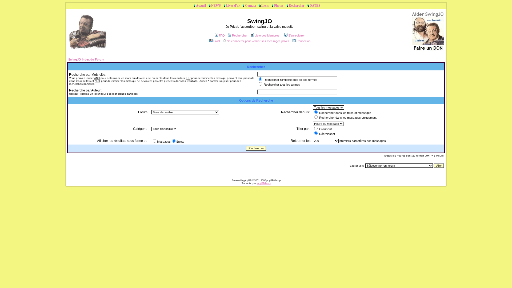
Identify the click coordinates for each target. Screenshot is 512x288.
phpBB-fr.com (264, 183)
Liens (265, 5)
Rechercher (296, 5)
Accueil (201, 5)
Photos (278, 5)
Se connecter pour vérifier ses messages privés (258, 41)
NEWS (216, 5)
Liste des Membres (267, 35)
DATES (315, 5)
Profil (216, 41)
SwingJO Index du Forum (86, 59)
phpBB (247, 180)
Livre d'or (233, 5)
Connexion (303, 41)
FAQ (222, 35)
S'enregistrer (296, 35)
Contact (250, 5)
